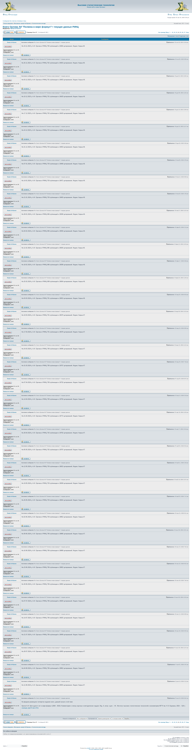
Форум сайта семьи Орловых (96, 7)
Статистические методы (39, 23)
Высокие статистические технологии (96, 5)
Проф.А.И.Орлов (15, 28)
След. (187, 32)
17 (184, 32)
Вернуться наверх (8, 55)
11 (172, 32)
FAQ (170, 14)
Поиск (176, 14)
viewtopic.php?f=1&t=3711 (30, 708)
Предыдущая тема (173, 36)
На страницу (161, 32)
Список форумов (8, 23)
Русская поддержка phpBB (96, 749)
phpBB (88, 748)
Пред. (167, 32)
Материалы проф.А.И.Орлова (22, 23)
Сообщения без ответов (9, 21)
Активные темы (21, 21)
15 (180, 32)
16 (182, 32)
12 (174, 32)
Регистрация (13, 14)
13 (176, 32)
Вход (5, 14)
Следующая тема (184, 36)
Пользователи (185, 14)
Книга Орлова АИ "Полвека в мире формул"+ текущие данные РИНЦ (41, 27)
